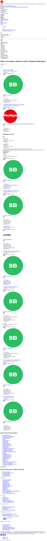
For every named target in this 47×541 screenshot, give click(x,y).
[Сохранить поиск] (1, 40)
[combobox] (5, 34)
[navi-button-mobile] (1, 24)
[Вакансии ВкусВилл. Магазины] (24, 84)
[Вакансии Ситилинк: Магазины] (24, 235)
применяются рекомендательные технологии (23, 531)
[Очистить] (2, 37)
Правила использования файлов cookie (20, 6)
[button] (1, 20)
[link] (2, 18)
